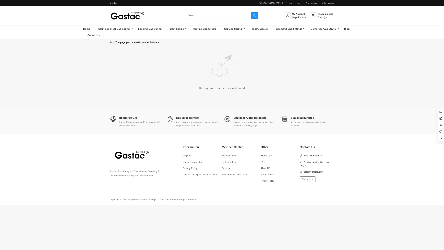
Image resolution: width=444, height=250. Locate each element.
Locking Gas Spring (150, 28)
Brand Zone (266, 155)
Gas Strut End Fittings (289, 28)
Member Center (229, 155)
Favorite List (228, 168)
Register (187, 155)
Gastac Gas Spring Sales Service (200, 174)
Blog (347, 28)
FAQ (263, 162)
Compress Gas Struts (323, 28)
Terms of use (267, 174)
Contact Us (94, 35)
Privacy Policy (190, 168)
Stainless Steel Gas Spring (114, 28)
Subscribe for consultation (235, 174)
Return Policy (267, 181)
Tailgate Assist (259, 28)
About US (265, 168)
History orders (229, 162)
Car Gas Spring (233, 28)
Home (86, 28)
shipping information (193, 162)
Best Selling (177, 28)
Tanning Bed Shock (204, 28)
